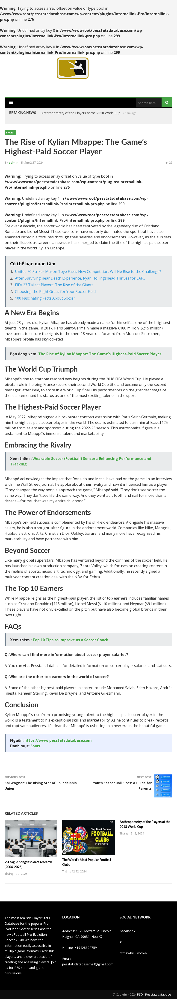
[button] (11, 103)
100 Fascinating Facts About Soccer (45, 298)
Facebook (128, 931)
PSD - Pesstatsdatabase (154, 994)
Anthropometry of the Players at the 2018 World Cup (80, 113)
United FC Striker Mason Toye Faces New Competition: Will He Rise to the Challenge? (88, 271)
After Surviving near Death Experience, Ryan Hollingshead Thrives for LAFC (80, 278)
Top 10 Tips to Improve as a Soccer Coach (70, 639)
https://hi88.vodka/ (133, 953)
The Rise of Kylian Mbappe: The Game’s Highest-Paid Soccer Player (99, 353)
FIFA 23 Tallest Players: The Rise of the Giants (54, 284)
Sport (10, 132)
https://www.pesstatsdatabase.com (58, 740)
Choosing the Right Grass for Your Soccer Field (55, 291)
